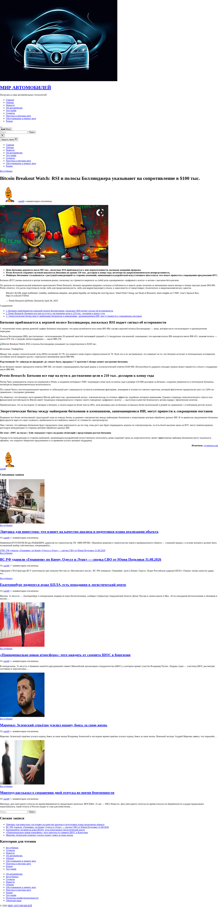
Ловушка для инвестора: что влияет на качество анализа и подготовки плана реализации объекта (79, 532)
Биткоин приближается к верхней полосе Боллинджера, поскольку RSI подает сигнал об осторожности (59, 310)
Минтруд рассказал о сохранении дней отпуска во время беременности (57, 793)
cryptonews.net (211, 445)
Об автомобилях (14, 152)
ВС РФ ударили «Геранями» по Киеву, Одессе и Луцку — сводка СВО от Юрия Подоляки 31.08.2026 (80, 559)
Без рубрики (6, 171)
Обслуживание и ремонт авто (21, 163)
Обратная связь (13, 900)
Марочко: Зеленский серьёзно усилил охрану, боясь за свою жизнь (53, 725)
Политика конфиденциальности (22, 898)
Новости (10, 150)
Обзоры (10, 147)
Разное (9, 166)
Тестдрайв (11, 155)
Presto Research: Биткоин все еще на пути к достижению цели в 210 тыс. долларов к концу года (55, 313)
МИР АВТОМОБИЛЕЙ (25, 87)
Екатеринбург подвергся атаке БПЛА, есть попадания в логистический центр (63, 585)
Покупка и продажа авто (18, 160)
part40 (21, 201)
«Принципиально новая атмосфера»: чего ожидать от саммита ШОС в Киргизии (65, 655)
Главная (10, 145)
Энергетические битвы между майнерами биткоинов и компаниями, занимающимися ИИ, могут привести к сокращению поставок (74, 316)
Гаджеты (10, 158)
